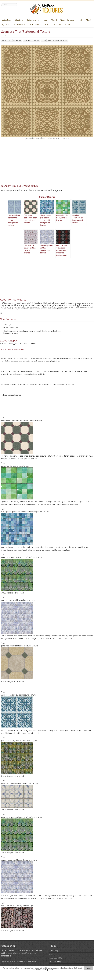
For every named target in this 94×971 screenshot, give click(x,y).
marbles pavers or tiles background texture (19, 600)
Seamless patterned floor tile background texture (21, 420)
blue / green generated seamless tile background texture (25, 512)
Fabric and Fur (33, 20)
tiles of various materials (57, 40)
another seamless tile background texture (18, 695)
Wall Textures (35, 24)
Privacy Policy (55, 962)
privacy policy (48, 969)
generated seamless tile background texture (19, 646)
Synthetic (6, 24)
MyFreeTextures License (11, 395)
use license (31, 961)
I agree (88, 968)
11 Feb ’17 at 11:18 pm (10, 328)
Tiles (4, 35)
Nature (67, 24)
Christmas (19, 20)
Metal (88, 20)
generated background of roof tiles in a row (19, 740)
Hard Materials (20, 24)
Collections (6, 20)
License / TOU (55, 958)
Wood (54, 20)
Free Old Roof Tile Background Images (17, 906)
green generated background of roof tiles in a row (21, 557)
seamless (27, 40)
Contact (52, 954)
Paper (45, 20)
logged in (15, 343)
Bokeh (47, 24)
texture (36, 40)
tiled (44, 40)
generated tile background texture (15, 466)
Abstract (57, 24)
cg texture (17, 40)
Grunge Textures (67, 20)
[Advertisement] (47, 167)
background (6, 40)
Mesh (80, 20)
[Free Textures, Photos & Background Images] (47, 14)
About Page (54, 951)
